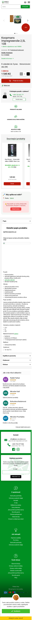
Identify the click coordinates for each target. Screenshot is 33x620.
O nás (16, 503)
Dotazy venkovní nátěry (16, 566)
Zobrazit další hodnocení (23, 427)
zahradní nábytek (10, 280)
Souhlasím (17, 611)
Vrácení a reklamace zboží (15, 519)
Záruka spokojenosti (16, 514)
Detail (12, 183)
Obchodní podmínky (16, 496)
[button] (15, 33)
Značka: (6, 53)
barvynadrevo (18, 449)
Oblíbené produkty (16, 505)
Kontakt (16, 500)
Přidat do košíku (18, 81)
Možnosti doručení (25, 64)
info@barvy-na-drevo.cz (18, 439)
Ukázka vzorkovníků (16, 570)
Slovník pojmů (16, 512)
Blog (16, 577)
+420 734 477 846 (18, 444)
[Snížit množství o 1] (21, 74)
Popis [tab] (4, 221)
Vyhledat (25, 6)
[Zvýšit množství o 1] (28, 74)
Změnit (12, 198)
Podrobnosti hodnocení (17, 50)
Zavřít (11, 85)
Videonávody (16, 516)
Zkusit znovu (15, 209)
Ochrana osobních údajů (16, 498)
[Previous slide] (4, 20)
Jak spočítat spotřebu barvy (16, 510)
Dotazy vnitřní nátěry (16, 568)
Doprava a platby (16, 538)
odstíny (16, 333)
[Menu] (29, 2)
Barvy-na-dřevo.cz (13, 449)
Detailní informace (6, 58)
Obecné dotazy (15, 563)
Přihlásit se (16, 476)
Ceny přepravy (16, 507)
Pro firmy (16, 540)
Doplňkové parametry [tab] (9, 356)
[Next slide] (27, 20)
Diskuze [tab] (5, 364)
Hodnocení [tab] (6, 360)
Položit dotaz (19, 99)
